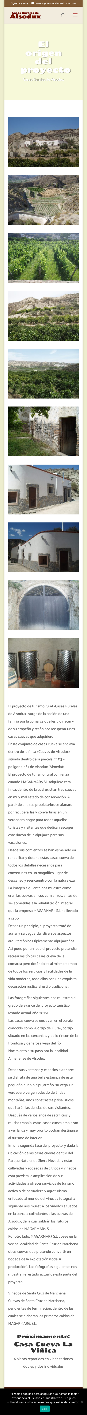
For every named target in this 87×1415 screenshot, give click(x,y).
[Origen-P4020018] (43, 571)
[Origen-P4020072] (43, 166)
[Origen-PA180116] (43, 339)
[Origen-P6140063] (43, 224)
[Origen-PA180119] (43, 397)
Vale (45, 1408)
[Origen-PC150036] (43, 629)
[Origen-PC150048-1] (43, 687)
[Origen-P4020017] (43, 513)
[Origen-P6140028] (43, 282)
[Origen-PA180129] (43, 455)
